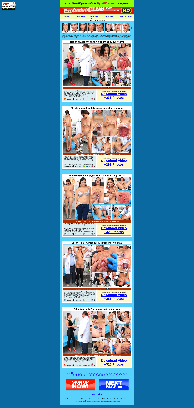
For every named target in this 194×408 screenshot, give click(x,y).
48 (90, 375)
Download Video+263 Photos (114, 162)
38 (116, 374)
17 (112, 373)
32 (99, 374)
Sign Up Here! (125, 16)
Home (66, 16)
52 (102, 375)
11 (94, 373)
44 (79, 375)
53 (104, 375)
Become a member (77, 398)
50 (96, 375)
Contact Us (126, 398)
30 (93, 374)
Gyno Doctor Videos (118, 398)
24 (76, 374)
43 (76, 375)
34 (104, 374)
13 (100, 373)
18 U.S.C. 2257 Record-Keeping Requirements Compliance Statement (87, 401)
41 (125, 374)
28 (87, 374)
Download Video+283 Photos (114, 296)
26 (81, 374)
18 (115, 373)
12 (97, 373)
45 (81, 375)
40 (122, 374)
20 (120, 373)
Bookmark (80, 16)
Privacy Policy (110, 401)
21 (123, 373)
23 (73, 374)
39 (119, 374)
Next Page (95, 16)
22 (126, 373)
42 (73, 375)
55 (110, 375)
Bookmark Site (85, 398)
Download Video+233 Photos (114, 95)
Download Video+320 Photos (114, 362)
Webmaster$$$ (117, 401)
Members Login (68, 398)
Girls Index (110, 16)
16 (109, 373)
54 (107, 375)
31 (96, 374)
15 (106, 373)
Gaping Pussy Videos (109, 398)
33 (102, 374)
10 (92, 373)
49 (93, 375)
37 (113, 374)
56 (113, 375)
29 (90, 374)
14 (103, 373)
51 (99, 375)
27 (84, 374)
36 (110, 374)
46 (84, 375)
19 (118, 373)
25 (79, 374)
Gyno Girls (100, 398)
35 (107, 374)
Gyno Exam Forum (93, 398)
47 (87, 375)
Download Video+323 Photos (114, 230)
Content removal (104, 401)
